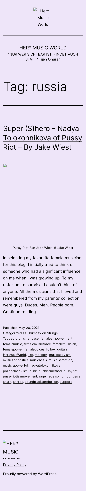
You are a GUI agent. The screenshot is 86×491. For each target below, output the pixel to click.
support (66, 382)
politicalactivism (15, 371)
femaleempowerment (56, 338)
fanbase (33, 338)
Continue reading (19, 311)
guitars (62, 349)
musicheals (38, 360)
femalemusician (64, 344)
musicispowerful (15, 365)
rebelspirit (55, 376)
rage (42, 376)
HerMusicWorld (14, 355)
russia (76, 376)
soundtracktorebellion (41, 382)
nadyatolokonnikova (45, 365)
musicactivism (60, 355)
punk (33, 371)
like (30, 355)
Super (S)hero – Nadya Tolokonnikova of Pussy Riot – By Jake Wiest (42, 137)
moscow (41, 355)
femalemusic (12, 344)
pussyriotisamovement (20, 376)
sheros (18, 382)
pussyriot (71, 371)
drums (20, 338)
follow (50, 349)
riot (67, 376)
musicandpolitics (15, 360)
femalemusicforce (37, 344)
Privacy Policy (14, 465)
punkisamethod (50, 371)
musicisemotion (60, 360)
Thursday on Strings (42, 333)
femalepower (13, 349)
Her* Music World (43, 48)
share (7, 382)
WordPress (47, 474)
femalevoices (34, 349)
